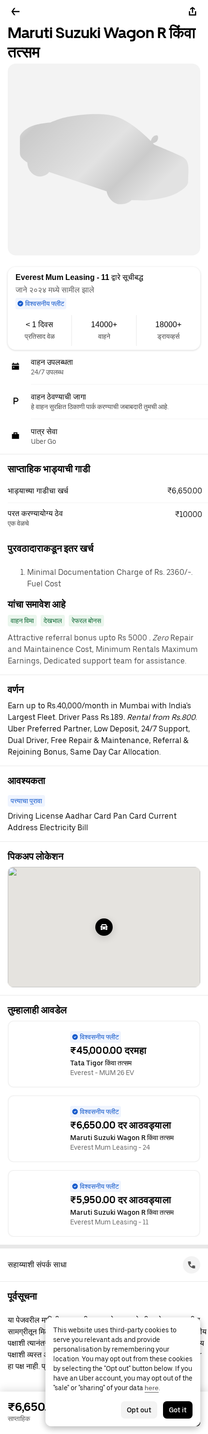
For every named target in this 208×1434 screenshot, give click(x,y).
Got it (178, 1410)
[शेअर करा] (192, 11)
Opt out (139, 1410)
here (152, 1388)
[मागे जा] (15, 11)
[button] (108, 491)
